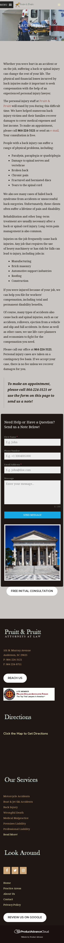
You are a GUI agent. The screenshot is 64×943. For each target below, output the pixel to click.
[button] (3, 4)
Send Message (32, 515)
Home (7, 882)
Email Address (13, 464)
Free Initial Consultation (32, 591)
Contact (8, 899)
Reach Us (15, 678)
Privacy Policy (12, 904)
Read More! (10, 834)
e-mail (54, 130)
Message (9, 478)
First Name (11, 437)
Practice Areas (12, 888)
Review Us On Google (25, 917)
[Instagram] (23, 870)
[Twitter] (15, 870)
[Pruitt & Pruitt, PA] (25, 5)
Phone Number (12, 450)
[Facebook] (6, 870)
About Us (9, 893)
